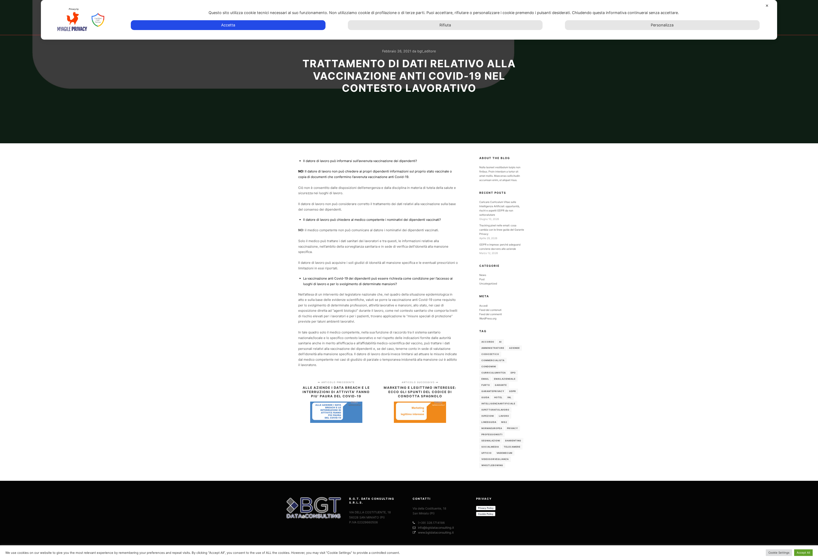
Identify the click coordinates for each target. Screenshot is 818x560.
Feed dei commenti (490, 314)
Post (482, 279)
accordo (487, 341)
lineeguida (488, 422)
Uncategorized (488, 283)
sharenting (513, 440)
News (482, 275)
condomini (488, 366)
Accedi (483, 305)
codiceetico (490, 354)
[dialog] (409, 20)
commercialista (492, 360)
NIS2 (504, 422)
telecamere (512, 446)
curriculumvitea (493, 372)
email (485, 379)
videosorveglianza (495, 459)
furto (485, 385)
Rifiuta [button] (445, 25)
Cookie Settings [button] (778, 552)
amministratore (492, 348)
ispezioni (487, 416)
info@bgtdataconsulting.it (436, 527)
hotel (498, 397)
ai (500, 341)
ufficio (486, 453)
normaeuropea (491, 428)
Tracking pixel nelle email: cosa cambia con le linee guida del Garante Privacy (501, 229)
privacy (512, 428)
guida (485, 397)
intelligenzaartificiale (498, 403)
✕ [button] (767, 5)
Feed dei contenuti (490, 310)
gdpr (512, 391)
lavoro (504, 416)
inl (509, 397)
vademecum (504, 453)
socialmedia (490, 446)
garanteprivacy (492, 391)
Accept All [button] (803, 552)
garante (501, 385)
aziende (514, 348)
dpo (513, 372)
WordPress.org (487, 318)
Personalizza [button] (662, 25)
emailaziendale (505, 379)
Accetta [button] (228, 25)
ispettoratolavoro (495, 409)
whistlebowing (492, 465)
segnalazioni (490, 440)
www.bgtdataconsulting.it (436, 532)
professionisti (492, 434)
